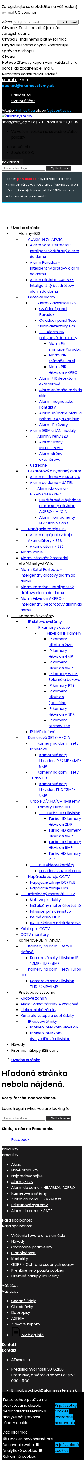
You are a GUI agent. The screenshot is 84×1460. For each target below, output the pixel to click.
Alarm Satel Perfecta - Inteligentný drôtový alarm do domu (54, 250)
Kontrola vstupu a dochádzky (47, 1015)
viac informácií (16, 1432)
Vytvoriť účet (23, 101)
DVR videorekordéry (52, 865)
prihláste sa (27, 179)
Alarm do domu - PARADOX (55, 476)
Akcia (16, 1164)
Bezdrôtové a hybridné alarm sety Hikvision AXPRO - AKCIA (60, 505)
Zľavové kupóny (25, 1324)
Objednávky (22, 1306)
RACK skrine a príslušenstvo (55, 923)
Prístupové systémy (33, 992)
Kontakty (19, 1258)
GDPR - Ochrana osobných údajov (42, 1264)
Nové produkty (24, 1170)
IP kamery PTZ (62, 685)
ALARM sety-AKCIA (42, 239)
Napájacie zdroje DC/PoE (52, 882)
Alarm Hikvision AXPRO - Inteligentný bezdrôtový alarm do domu (52, 285)
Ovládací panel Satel (58, 320)
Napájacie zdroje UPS (49, 888)
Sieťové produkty (45, 899)
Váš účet (10, 1285)
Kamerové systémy (32, 616)
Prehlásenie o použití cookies (37, 1270)
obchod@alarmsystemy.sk (28, 85)
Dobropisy (20, 1312)
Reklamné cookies (19, 1456)
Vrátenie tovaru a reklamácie (38, 1235)
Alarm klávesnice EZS (53, 303)
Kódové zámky (34, 998)
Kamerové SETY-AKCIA (45, 737)
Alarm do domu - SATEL (51, 482)
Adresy (17, 1318)
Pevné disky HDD (45, 917)
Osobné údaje (23, 1301)
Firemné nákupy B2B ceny (35, 1050)
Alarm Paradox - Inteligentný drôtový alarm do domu (54, 268)
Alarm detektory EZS (52, 326)
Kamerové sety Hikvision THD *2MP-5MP (57, 789)
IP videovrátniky (39, 1021)
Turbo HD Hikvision (59, 813)
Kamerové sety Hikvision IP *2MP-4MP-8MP (60, 760)
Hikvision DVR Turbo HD (60, 870)
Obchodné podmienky (31, 1247)
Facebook (20, 1139)
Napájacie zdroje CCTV (45, 876)
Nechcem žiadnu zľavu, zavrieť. (30, 74)
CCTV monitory (35, 934)
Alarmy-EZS (25, 233)
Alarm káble (32, 552)
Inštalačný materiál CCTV (48, 894)
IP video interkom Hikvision (54, 1027)
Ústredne (38, 465)
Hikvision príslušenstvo (50, 911)
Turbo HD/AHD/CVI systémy (50, 801)
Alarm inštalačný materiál (44, 558)
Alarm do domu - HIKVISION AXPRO (43, 1187)
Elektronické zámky (38, 1009)
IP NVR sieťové (43, 731)
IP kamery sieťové (50, 627)
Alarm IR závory (53, 424)
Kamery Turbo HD (50, 807)
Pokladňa (12, 162)
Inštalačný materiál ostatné (55, 905)
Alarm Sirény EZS (49, 436)
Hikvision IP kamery (60, 633)
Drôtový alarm (38, 297)
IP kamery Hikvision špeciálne (58, 697)
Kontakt (9, 80)
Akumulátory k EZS (41, 540)
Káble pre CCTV (35, 928)
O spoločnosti (23, 1253)
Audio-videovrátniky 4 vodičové (49, 1004)
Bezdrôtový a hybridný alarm (51, 471)
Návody (18, 1044)
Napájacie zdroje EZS (43, 529)
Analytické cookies (20, 1450)
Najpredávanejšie (27, 1176)
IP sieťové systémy (41, 621)
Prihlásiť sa (21, 95)
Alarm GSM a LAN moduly (53, 430)
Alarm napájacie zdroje (51, 534)
